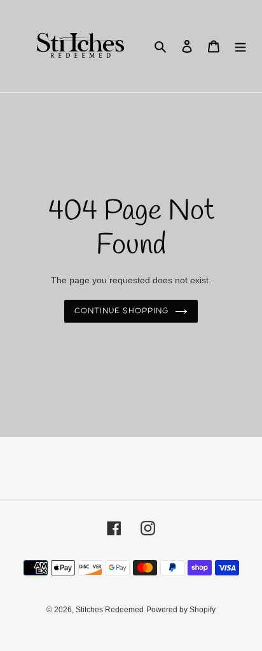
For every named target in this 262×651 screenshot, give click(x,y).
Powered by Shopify (181, 609)
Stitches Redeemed (110, 609)
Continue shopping (121, 311)
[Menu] (240, 46)
